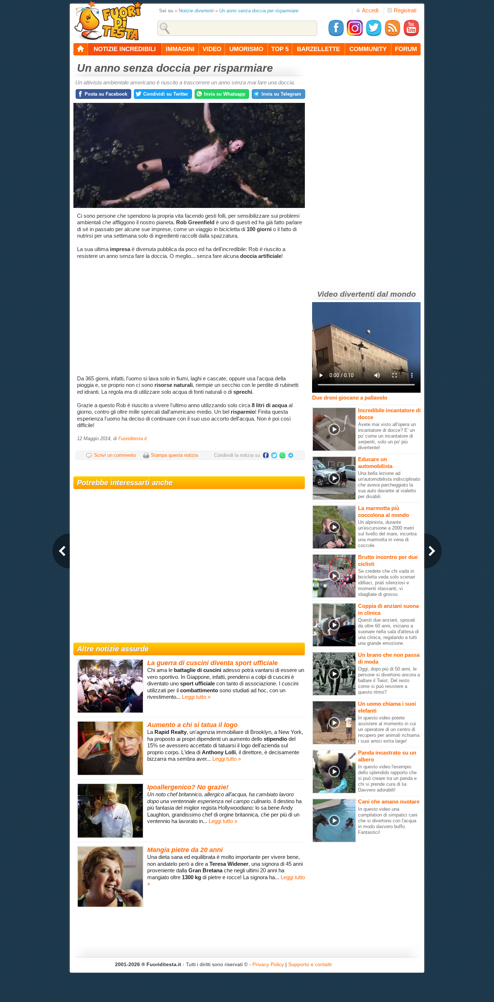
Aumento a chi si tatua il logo (192, 724)
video (212, 49)
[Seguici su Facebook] (336, 35)
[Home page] (80, 49)
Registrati (405, 10)
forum (406, 49)
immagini (180, 49)
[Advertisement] (190, 317)
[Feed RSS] (392, 35)
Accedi (370, 10)
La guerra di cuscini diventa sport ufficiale (212, 663)
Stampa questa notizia (174, 455)
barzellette (318, 49)
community (368, 49)
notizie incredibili (125, 49)
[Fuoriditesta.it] (108, 20)
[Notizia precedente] (61, 551)
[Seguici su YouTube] (411, 35)
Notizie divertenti (196, 10)
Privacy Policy (268, 964)
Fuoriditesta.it (132, 438)
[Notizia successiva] (433, 551)
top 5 (280, 49)
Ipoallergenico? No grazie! (188, 787)
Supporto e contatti (310, 964)
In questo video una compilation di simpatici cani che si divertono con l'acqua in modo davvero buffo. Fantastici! (387, 820)
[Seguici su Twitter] (373, 35)
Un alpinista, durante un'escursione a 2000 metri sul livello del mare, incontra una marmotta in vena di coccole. (387, 533)
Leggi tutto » (196, 697)
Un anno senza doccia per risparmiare (258, 10)
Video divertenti (346, 294)
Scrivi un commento (115, 455)
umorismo (246, 49)
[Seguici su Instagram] (354, 35)
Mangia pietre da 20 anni (185, 849)
